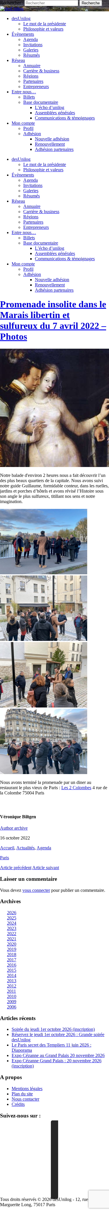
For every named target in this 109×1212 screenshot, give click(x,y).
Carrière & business (41, 70)
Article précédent (15, 867)
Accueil (7, 847)
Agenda (30, 39)
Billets (29, 97)
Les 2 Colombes (76, 787)
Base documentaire (40, 102)
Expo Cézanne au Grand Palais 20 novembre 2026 (58, 1055)
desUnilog (21, 18)
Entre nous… (24, 91)
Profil (28, 128)
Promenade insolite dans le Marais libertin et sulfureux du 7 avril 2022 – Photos (53, 320)
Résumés (31, 55)
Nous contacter (25, 1099)
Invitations (32, 44)
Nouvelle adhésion (52, 138)
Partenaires (33, 81)
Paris (4, 857)
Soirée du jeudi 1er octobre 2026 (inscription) (53, 1029)
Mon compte (23, 123)
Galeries (30, 49)
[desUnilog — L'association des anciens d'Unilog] (12, 8)
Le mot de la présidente (44, 23)
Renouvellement (50, 144)
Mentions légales (27, 1088)
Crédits (18, 1104)
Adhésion (32, 133)
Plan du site (22, 1093)
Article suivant (45, 867)
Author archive (14, 828)
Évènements (23, 34)
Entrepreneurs (36, 86)
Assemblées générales (55, 112)
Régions (30, 76)
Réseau (18, 60)
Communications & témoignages (65, 117)
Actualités (25, 847)
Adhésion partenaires (54, 149)
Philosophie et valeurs (43, 28)
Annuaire (31, 65)
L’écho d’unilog (49, 107)
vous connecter (36, 890)
